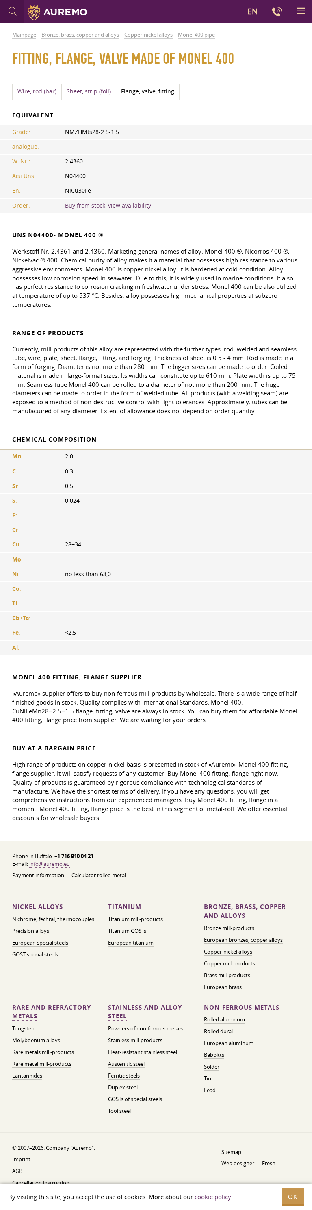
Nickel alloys (37, 906)
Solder (211, 1066)
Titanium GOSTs (127, 931)
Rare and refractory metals (51, 1012)
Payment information (38, 875)
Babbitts (214, 1054)
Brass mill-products (227, 975)
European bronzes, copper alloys (243, 939)
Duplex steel (123, 1087)
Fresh (268, 1163)
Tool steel (119, 1111)
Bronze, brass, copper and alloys (245, 911)
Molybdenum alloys (36, 1040)
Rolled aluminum (224, 1019)
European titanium (131, 942)
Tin (207, 1078)
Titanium (124, 906)
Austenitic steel (126, 1063)
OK (293, 1196)
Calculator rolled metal (99, 875)
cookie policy (213, 1197)
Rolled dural (218, 1031)
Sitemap (231, 1152)
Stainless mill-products (135, 1040)
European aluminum (229, 1043)
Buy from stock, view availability (108, 205)
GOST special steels (35, 954)
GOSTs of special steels (135, 1099)
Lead (210, 1090)
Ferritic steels (124, 1075)
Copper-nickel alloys (228, 951)
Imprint (21, 1159)
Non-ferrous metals (242, 1007)
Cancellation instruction (40, 1182)
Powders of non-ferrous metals (145, 1028)
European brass (223, 987)
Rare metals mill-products (43, 1052)
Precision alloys (30, 931)
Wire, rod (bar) (36, 91)
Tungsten (23, 1028)
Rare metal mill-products (42, 1063)
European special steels (40, 942)
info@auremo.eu (49, 863)
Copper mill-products (229, 963)
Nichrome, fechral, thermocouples (53, 919)
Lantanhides (27, 1075)
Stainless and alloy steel (145, 1012)
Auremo (57, 12)
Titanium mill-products (135, 919)
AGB (17, 1171)
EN (252, 11)
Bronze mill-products (229, 928)
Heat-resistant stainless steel (142, 1052)
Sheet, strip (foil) (89, 91)
